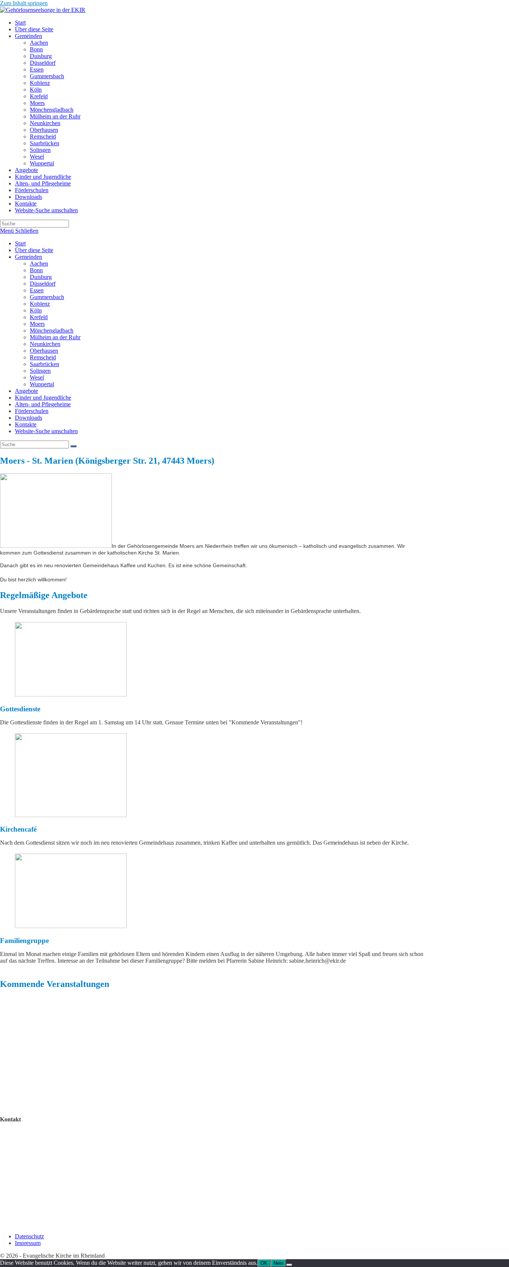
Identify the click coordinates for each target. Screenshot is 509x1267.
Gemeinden (28, 257)
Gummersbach (47, 297)
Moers (37, 324)
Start (20, 243)
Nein (278, 1263)
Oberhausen (44, 350)
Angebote (26, 391)
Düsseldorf (43, 283)
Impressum (28, 1243)
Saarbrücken (44, 364)
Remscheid (43, 357)
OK (264, 1263)
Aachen (39, 263)
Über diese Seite (34, 250)
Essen (37, 290)
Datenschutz (29, 1236)
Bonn (36, 270)
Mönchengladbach (51, 330)
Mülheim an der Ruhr (55, 337)
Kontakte (26, 424)
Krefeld (39, 317)
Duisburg (41, 277)
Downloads (28, 418)
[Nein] (289, 1265)
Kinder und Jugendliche (43, 397)
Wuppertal (42, 384)
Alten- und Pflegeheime (43, 404)
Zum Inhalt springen (24, 3)
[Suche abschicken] (73, 446)
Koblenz (40, 304)
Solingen (40, 371)
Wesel (37, 377)
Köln (36, 310)
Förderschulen (31, 411)
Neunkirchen (45, 344)
